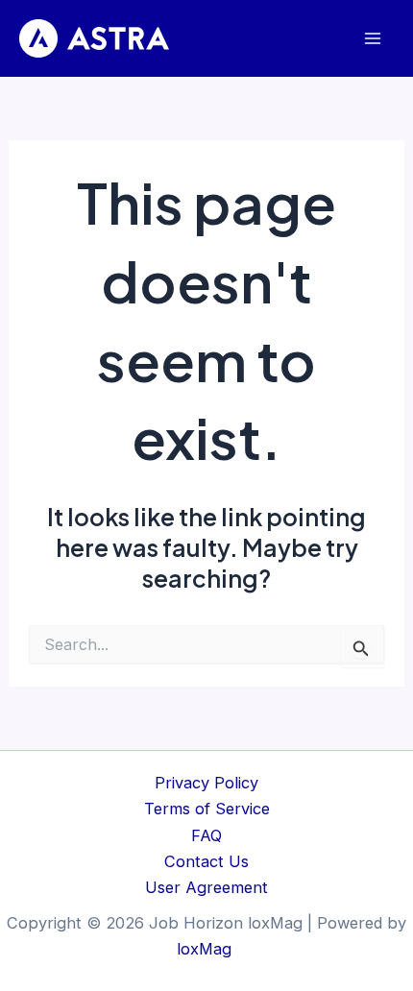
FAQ (206, 835)
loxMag (206, 948)
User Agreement (206, 887)
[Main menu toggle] (372, 38)
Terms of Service (207, 808)
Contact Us (206, 861)
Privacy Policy (206, 782)
